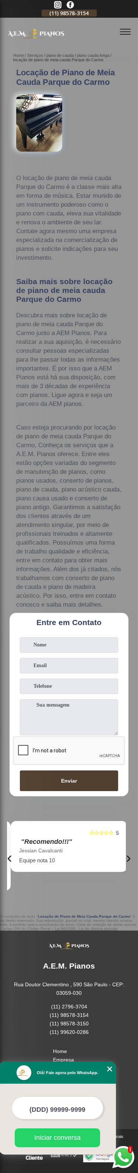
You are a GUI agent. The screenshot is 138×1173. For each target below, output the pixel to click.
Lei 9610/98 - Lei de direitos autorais (86, 929)
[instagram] (57, 5)
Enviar (69, 781)
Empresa (63, 1060)
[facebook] (70, 5)
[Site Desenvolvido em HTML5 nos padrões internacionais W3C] (64, 1155)
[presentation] (9, 857)
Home (60, 1051)
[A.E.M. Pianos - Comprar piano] (36, 43)
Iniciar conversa (57, 1137)
